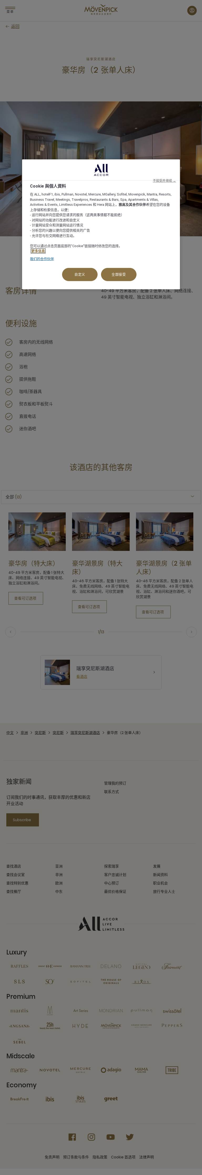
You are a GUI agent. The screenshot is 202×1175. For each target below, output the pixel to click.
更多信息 (38, 251)
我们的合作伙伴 (42, 259)
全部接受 (119, 274)
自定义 (79, 274)
